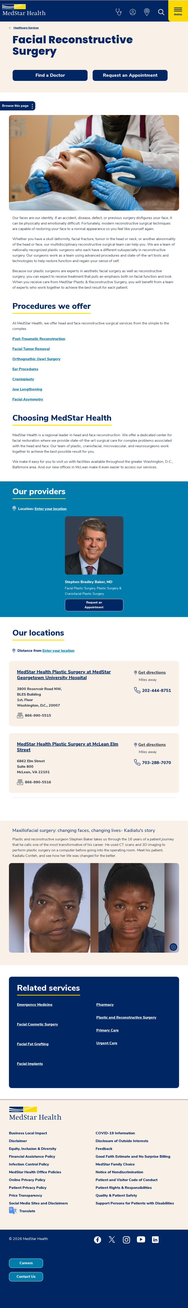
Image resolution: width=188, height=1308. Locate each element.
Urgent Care (106, 1043)
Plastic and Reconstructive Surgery (126, 1017)
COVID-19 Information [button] (115, 1133)
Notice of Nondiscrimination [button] (119, 1172)
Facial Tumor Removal (31, 348)
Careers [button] (26, 1263)
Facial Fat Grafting (33, 1044)
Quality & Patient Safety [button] (116, 1195)
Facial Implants (30, 1063)
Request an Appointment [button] (130, 75)
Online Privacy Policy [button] (27, 1179)
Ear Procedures (25, 369)
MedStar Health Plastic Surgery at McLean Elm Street (67, 747)
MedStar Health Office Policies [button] (35, 1172)
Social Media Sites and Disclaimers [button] (38, 1203)
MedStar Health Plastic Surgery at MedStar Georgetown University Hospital (64, 674)
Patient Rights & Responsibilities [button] (124, 1187)
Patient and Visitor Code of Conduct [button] (127, 1179)
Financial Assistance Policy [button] (32, 1156)
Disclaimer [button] (18, 1140)
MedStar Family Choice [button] (115, 1164)
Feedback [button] (104, 1148)
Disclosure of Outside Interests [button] (122, 1140)
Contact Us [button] (26, 1276)
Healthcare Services (26, 28)
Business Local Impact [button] (28, 1133)
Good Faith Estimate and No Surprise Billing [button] (133, 1156)
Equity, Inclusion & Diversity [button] (32, 1148)
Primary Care (107, 1030)
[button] (118, 12)
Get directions (152, 672)
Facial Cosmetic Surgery (37, 1024)
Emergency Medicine (35, 1004)
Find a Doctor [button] (50, 75)
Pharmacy (105, 1004)
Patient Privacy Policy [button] (28, 1187)
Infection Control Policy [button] (29, 1164)
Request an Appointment (94, 605)
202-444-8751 (156, 690)
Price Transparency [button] (25, 1195)
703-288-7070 (156, 762)
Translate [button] (27, 1211)
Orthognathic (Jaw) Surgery (36, 359)
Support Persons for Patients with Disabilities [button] (135, 1203)
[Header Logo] (24, 7)
